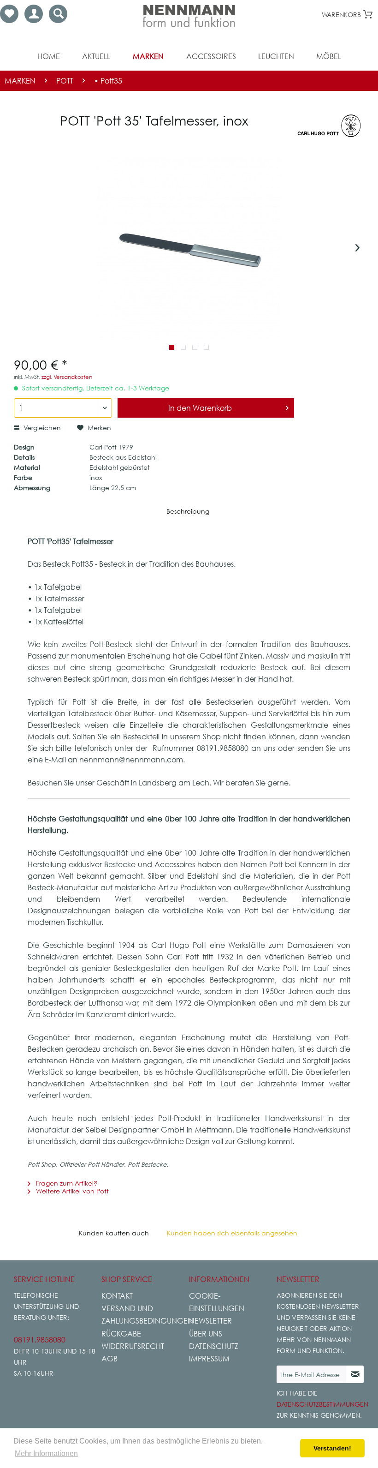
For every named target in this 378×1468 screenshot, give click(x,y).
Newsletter (210, 1320)
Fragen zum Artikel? (65, 1183)
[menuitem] (9, 14)
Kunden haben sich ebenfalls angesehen (232, 1233)
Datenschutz (213, 1346)
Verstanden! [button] (332, 1448)
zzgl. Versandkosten (66, 376)
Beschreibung (187, 511)
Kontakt (117, 1295)
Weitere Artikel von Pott (71, 1191)
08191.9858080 (39, 1339)
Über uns (205, 1333)
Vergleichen (41, 427)
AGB (109, 1358)
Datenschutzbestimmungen (322, 1404)
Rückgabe (121, 1333)
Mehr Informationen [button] (46, 1453)
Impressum (209, 1358)
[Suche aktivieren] (58, 14)
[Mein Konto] (33, 14)
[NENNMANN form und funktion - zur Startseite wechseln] (189, 16)
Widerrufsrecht (132, 1346)
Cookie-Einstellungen (216, 1302)
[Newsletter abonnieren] (355, 1374)
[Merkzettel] (9, 14)
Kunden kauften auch (114, 1233)
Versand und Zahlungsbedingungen (142, 1314)
